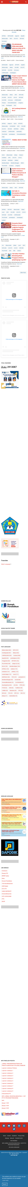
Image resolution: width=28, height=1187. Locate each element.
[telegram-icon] (14, 1125)
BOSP (3, 901)
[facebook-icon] (4, 1125)
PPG (20, 690)
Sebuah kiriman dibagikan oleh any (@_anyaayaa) (14, 315)
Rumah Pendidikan (7, 881)
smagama (20, 102)
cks (3, 245)
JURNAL (22, 128)
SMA (10, 250)
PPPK (22, 685)
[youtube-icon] (9, 1125)
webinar (3, 220)
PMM (3, 136)
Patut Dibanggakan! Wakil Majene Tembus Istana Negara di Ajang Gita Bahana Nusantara (11, 808)
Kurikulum (4, 131)
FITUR (4, 687)
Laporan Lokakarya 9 (7, 1091)
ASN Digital (5, 886)
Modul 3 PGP (5, 1108)
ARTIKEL (4, 35)
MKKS (22, 163)
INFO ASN (21, 94)
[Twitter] (12, 1155)
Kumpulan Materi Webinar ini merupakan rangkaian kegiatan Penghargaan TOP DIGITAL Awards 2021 (19, 227)
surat (3, 105)
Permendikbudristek (12, 102)
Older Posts (23, 272)
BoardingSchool (7, 685)
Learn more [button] (5, 1180)
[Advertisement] (14, 16)
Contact (9, 1135)
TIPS (14, 677)
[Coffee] (16, 1155)
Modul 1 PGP (5, 1103)
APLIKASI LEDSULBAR (14, 1147)
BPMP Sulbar (5, 876)
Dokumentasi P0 (6, 1093)
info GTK (16, 38)
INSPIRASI (16, 128)
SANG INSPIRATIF (6, 891)
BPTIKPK (17, 64)
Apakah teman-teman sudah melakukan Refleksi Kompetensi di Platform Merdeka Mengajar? (19, 173)
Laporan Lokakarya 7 (7, 1086)
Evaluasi (21, 155)
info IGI (15, 97)
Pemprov (4, 102)
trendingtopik (13, 72)
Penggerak (6, 660)
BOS (4, 693)
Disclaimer (14, 1135)
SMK (14, 250)
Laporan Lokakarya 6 (7, 1083)
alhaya (4, 695)
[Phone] (15, 1155)
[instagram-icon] (19, 1125)
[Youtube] (14, 1155)
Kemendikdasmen (6, 894)
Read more (22, 88)
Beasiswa (13, 690)
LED (16, 685)
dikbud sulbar (5, 38)
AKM (11, 687)
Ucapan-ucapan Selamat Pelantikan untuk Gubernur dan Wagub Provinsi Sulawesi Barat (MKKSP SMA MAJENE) (19, 80)
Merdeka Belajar (5, 163)
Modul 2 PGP (5, 1105)
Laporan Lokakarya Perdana (9, 1068)
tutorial (17, 679)
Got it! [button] (4, 1184)
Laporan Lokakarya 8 (7, 1088)
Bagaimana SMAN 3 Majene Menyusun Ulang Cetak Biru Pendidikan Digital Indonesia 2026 (11, 815)
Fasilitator (4, 157)
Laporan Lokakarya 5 (7, 1081)
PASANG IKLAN (18, 1138)
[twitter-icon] (14, 1129)
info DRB (16, 67)
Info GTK (4, 888)
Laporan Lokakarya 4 (7, 1078)
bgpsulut (17, 35)
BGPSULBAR (10, 35)
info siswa (4, 41)
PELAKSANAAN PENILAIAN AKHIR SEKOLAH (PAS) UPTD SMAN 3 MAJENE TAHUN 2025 (18, 48)
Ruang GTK (5, 873)
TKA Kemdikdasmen (7, 883)
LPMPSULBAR (5, 72)
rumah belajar (6, 674)
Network (12, 1138)
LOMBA (5, 690)
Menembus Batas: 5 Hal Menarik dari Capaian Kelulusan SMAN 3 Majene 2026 (10, 831)
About (4, 1135)
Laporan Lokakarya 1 (7, 1070)
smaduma (11, 165)
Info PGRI (10, 70)
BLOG (15, 123)
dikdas (11, 67)
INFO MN (22, 38)
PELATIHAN (4, 134)
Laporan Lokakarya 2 (7, 1073)
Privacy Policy (21, 1135)
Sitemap (7, 1138)
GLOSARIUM (12, 126)
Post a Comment (20, 60)
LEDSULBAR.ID (16, 1153)
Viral (15, 105)
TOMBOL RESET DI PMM (19, 140)
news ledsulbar (13, 1140)
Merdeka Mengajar (15, 163)
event (3, 212)
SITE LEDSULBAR (6, 896)
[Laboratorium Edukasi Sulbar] (14, 2)
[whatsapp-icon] (24, 1125)
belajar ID (10, 123)
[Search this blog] (26, 2)
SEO (23, 693)
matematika (19, 131)
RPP (16, 693)
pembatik (22, 677)
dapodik (22, 35)
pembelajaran (12, 134)
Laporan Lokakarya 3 (7, 1075)
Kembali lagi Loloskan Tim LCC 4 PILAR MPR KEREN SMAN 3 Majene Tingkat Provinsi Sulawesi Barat (12, 823)
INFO (11, 38)
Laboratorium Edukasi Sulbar (15, 1152)
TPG (10, 693)
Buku (3, 878)
